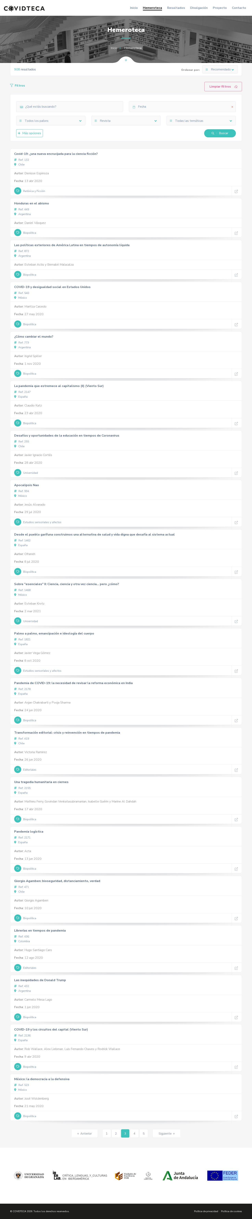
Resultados (176, 8)
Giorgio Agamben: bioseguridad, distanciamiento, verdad (57, 881)
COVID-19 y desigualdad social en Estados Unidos (52, 287)
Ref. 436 (23, 936)
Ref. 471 (23, 887)
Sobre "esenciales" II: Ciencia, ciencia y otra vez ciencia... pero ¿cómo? (66, 584)
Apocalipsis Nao (26, 485)
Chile (21, 164)
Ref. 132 (23, 160)
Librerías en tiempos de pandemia (40, 930)
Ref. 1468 (24, 590)
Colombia (24, 941)
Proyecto (220, 8)
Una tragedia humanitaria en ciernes (41, 782)
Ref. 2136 (24, 1035)
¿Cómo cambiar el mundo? (33, 336)
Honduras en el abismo (31, 203)
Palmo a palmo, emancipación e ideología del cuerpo (54, 633)
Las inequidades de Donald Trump (40, 980)
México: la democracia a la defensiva (41, 1079)
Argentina (24, 214)
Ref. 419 (23, 739)
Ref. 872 (23, 251)
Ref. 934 (23, 491)
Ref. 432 (23, 986)
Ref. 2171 (24, 837)
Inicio (134, 8)
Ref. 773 (23, 342)
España (23, 397)
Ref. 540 (23, 293)
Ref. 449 (23, 209)
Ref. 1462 (24, 540)
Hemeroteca (152, 8)
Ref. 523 (23, 1085)
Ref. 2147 (24, 392)
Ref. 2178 (24, 689)
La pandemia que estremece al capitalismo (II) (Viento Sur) (59, 386)
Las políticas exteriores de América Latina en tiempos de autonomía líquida (72, 245)
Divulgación (199, 8)
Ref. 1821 (24, 639)
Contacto (239, 8)
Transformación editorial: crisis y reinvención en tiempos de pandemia (67, 732)
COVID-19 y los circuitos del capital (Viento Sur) (51, 1029)
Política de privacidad (206, 1211)
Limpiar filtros (220, 86)
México (22, 298)
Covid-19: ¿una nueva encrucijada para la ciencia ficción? (56, 154)
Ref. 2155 (24, 788)
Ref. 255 (23, 441)
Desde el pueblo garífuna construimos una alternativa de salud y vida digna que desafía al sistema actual (94, 534)
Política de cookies (231, 1211)
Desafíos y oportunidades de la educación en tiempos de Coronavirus (66, 435)
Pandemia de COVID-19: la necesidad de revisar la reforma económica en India (73, 683)
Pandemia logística (28, 831)
